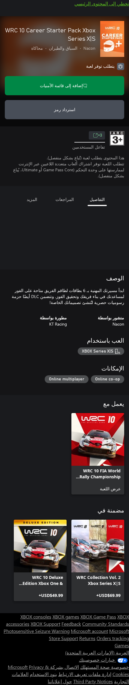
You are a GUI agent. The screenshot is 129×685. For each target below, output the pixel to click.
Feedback (71, 624)
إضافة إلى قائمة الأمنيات (61, 85)
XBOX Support (45, 624)
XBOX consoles (35, 616)
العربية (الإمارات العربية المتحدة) (97, 652)
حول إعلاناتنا (60, 681)
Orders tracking (113, 638)
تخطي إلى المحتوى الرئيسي (101, 3)
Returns (87, 638)
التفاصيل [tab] (97, 199)
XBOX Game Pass (98, 616)
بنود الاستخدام (43, 674)
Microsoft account (89, 631)
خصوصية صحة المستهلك (104, 667)
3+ (100, 135)
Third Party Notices (93, 681)
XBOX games (65, 616)
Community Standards (105, 624)
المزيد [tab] (32, 199)
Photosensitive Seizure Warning (37, 631)
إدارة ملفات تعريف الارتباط (84, 674)
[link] (97, 454)
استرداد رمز (64, 109)
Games (122, 645)
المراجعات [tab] (65, 199)
